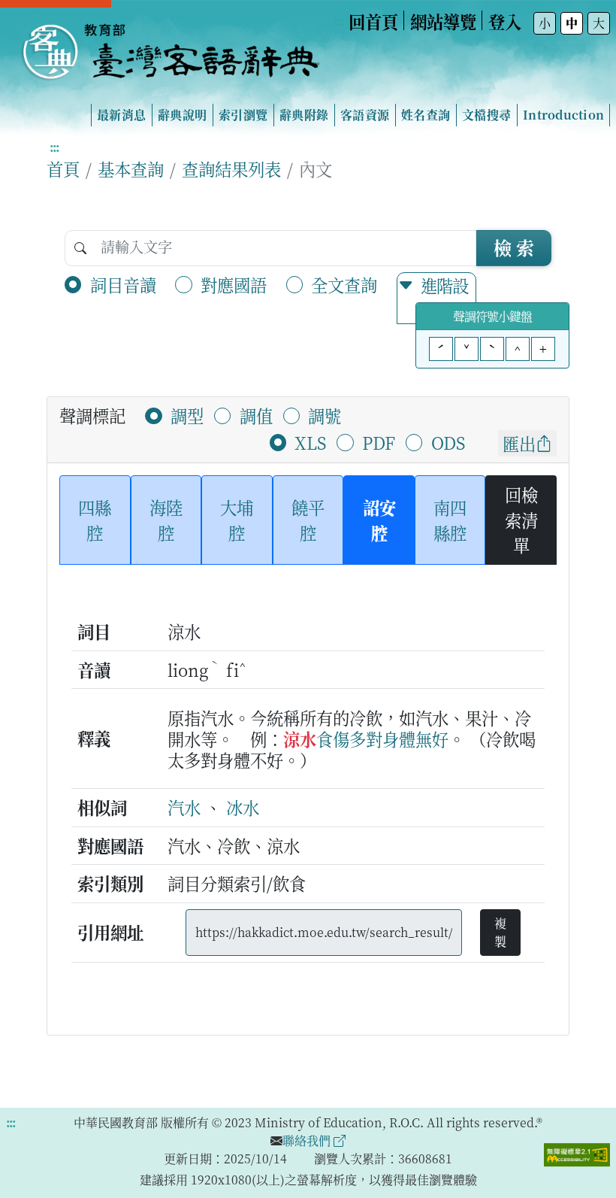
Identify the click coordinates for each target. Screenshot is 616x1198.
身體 (398, 738)
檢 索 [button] (514, 247)
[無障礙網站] (577, 1152)
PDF (378, 442)
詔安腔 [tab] (379, 519)
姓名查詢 (425, 114)
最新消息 (121, 114)
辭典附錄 (303, 114)
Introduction (563, 114)
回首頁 (373, 21)
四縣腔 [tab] (94, 519)
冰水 (242, 807)
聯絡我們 (308, 1140)
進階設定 (444, 298)
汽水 (184, 807)
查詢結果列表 (231, 168)
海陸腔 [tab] (166, 519)
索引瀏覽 (243, 114)
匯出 (519, 443)
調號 (324, 415)
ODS (448, 442)
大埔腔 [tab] (236, 519)
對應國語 (234, 284)
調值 (256, 415)
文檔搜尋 (486, 114)
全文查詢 (344, 284)
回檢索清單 (521, 519)
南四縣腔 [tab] (450, 519)
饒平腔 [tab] (308, 519)
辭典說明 (182, 114)
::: (338, 20)
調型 (187, 415)
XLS (310, 442)
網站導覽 (443, 21)
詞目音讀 (123, 284)
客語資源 (364, 114)
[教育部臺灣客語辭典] (170, 46)
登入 (504, 21)
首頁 (63, 168)
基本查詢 (131, 168)
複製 (500, 932)
